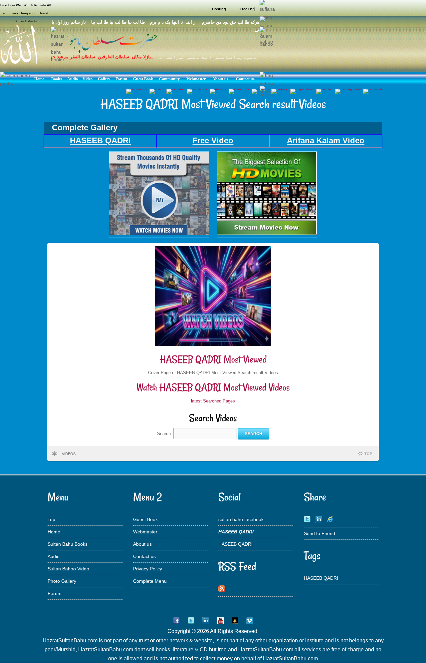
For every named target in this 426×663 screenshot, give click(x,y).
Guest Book (145, 519)
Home (54, 531)
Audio (54, 556)
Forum (55, 593)
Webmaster (145, 531)
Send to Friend (319, 533)
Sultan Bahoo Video (68, 568)
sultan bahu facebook (241, 519)
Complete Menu (150, 581)
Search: (165, 433)
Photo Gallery (62, 581)
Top (51, 519)
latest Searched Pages (213, 400)
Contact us (144, 556)
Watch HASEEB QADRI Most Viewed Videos (213, 387)
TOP (368, 454)
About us (142, 544)
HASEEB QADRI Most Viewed (213, 359)
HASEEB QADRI (235, 544)
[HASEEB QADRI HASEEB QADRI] (159, 233)
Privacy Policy (147, 568)
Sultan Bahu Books (68, 544)
